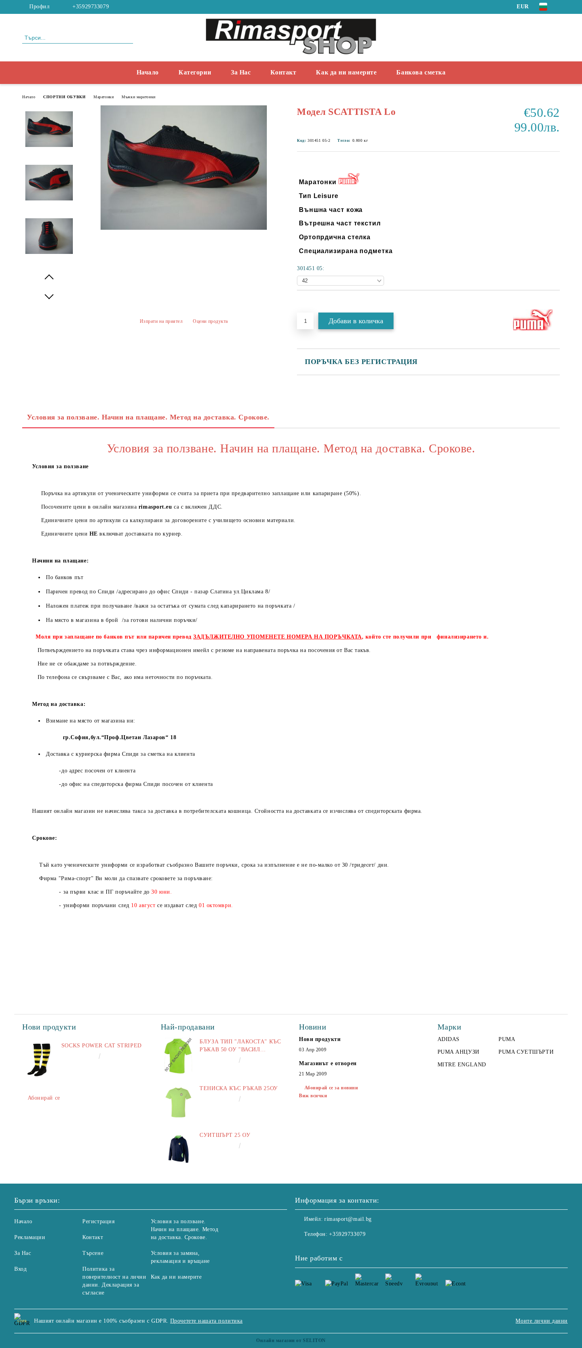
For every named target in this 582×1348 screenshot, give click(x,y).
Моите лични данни (541, 1321)
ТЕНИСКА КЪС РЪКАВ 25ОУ (239, 1088)
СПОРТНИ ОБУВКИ (64, 97)
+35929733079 (90, 7)
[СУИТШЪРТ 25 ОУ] (178, 1149)
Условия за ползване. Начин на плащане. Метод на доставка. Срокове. (148, 417)
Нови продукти (319, 1039)
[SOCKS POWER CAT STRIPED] (40, 1059)
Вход (20, 1269)
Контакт (283, 72)
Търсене (92, 1253)
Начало (148, 72)
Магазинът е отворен (328, 1063)
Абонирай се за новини (331, 1088)
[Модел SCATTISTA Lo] (184, 228)
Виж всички (313, 1095)
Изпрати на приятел (161, 321)
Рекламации (30, 1237)
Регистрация (98, 1221)
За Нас (241, 72)
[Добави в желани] (312, 304)
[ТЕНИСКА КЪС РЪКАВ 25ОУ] (178, 1102)
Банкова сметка (420, 72)
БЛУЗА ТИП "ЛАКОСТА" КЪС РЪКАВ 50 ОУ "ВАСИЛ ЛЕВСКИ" (240, 1046)
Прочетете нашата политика (206, 1321)
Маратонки (103, 97)
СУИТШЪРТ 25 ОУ (225, 1135)
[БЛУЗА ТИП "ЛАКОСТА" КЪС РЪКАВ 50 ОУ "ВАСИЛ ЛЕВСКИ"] (178, 1055)
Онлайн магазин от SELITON (291, 1340)
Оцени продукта (210, 321)
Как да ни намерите (346, 72)
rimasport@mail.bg (348, 1219)
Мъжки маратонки (138, 97)
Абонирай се (44, 1098)
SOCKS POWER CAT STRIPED (101, 1046)
